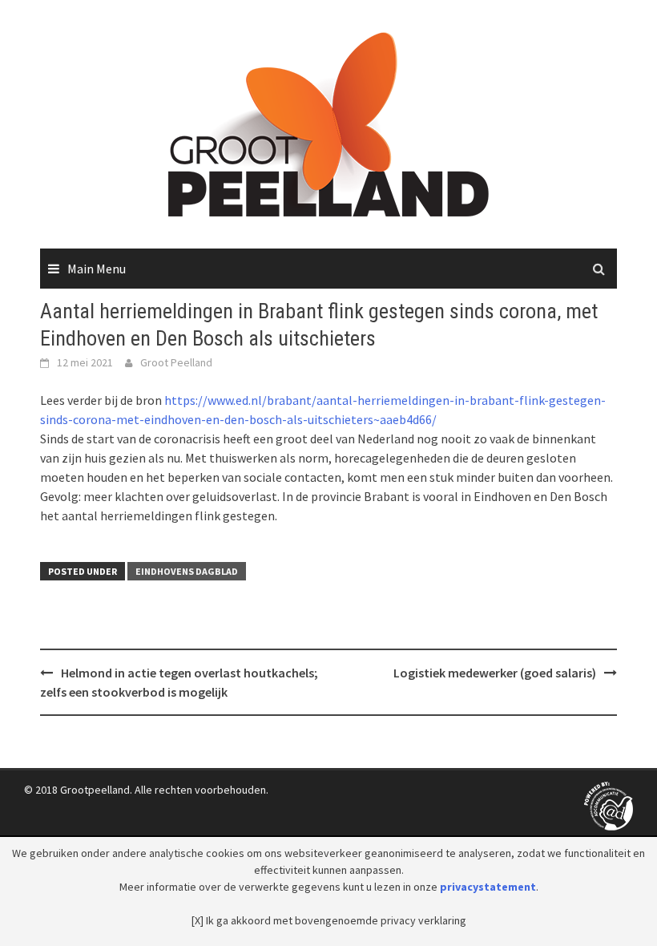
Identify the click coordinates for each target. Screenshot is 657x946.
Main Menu (96, 269)
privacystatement (488, 886)
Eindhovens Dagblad (186, 571)
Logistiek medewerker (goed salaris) (494, 673)
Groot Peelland (176, 362)
